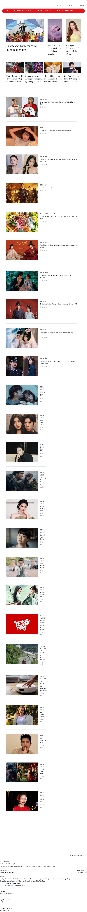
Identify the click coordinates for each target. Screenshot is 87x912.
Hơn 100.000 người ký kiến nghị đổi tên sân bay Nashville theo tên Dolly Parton (53, 81)
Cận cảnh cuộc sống (65, 11)
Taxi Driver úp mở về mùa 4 (49, 188)
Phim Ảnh (59, 879)
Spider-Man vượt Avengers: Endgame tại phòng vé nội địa (34, 79)
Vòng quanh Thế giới (43, 879)
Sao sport (65, 879)
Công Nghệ (21, 881)
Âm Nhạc (53, 879)
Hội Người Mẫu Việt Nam (37, 881)
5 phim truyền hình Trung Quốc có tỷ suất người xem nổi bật (58, 304)
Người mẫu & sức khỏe (75, 879)
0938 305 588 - (4, 894)
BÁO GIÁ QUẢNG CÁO (78, 855)
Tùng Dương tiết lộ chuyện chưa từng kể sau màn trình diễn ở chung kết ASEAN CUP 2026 (14, 81)
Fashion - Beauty (44, 11)
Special (27, 881)
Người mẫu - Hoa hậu (22, 11)
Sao (6, 11)
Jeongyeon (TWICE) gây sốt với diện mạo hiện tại (55, 130)
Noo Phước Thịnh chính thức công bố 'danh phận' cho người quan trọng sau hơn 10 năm (71, 81)
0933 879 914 (11, 894)
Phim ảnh (44, 99)
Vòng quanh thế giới (43, 649)
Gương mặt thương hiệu (11, 881)
